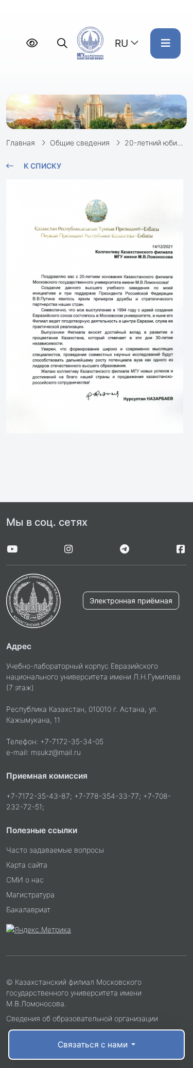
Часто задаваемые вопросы (55, 849)
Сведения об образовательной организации (82, 1018)
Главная (20, 142)
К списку (42, 165)
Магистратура (30, 894)
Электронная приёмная (131, 600)
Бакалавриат (28, 909)
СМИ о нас (25, 879)
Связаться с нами (94, 1044)
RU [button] (121, 43)
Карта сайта (26, 864)
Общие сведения (80, 142)
